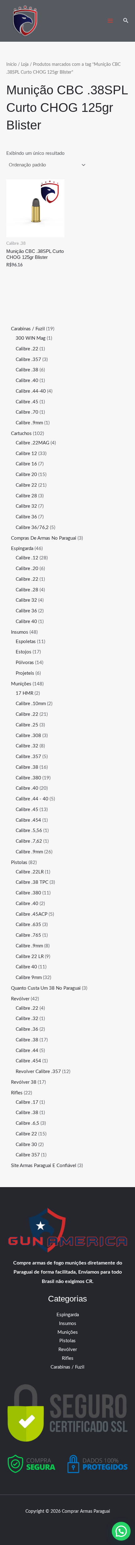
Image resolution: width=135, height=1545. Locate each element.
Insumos (67, 1323)
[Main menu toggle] (110, 20)
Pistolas (67, 1340)
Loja (25, 64)
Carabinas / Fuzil (67, 1367)
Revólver (67, 1349)
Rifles (67, 1358)
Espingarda (68, 1314)
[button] (126, 21)
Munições (67, 1332)
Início (11, 64)
